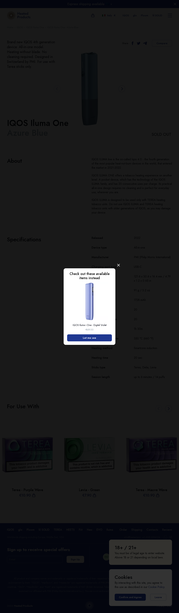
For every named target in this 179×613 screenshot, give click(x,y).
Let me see (89, 338)
